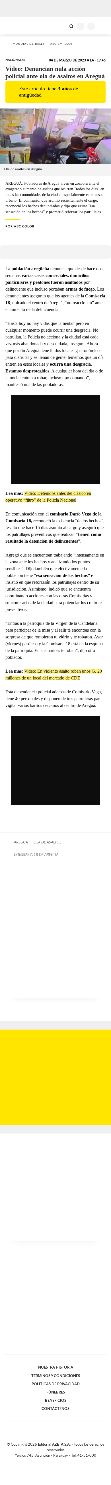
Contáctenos (55, 1409)
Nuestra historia (55, 1367)
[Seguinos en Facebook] (47, 1462)
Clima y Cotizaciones (61, 26)
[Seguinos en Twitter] (53, 1462)
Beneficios (55, 1400)
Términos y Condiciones (55, 1376)
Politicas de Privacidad (56, 1384)
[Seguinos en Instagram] (65, 1462)
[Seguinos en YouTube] (59, 1462)
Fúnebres (55, 1392)
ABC (15, 25)
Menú (103, 26)
